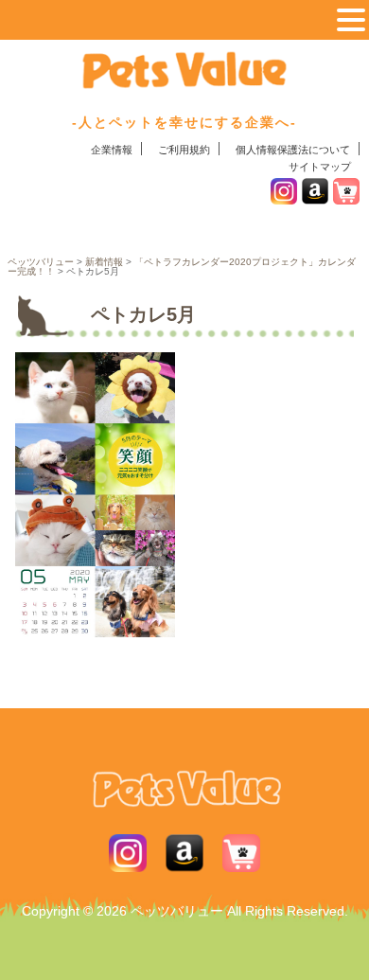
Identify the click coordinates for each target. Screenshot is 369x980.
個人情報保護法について (293, 149)
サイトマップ (320, 166)
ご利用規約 (184, 149)
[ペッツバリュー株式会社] (184, 84)
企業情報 (111, 149)
